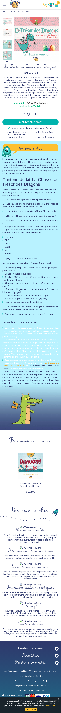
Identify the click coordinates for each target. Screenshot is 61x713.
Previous (7, 15)
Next (7, 61)
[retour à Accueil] (3, 11)
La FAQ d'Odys (30, 377)
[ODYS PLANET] (14, 4)
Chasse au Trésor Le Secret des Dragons (30, 484)
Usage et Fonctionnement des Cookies (30, 685)
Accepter (31, 709)
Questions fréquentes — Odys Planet (31, 690)
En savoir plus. (51, 705)
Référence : (28, 73)
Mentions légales (11, 671)
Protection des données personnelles (30, 680)
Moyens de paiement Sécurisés (30, 676)
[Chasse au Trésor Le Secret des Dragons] (30, 466)
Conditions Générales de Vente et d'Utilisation (38, 671)
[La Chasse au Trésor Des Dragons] (36, 39)
